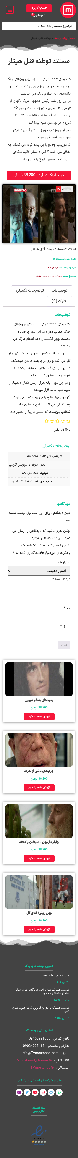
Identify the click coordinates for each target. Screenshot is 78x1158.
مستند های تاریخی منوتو (49, 276)
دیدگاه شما (61, 579)
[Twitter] (27, 1092)
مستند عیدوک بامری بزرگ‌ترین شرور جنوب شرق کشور (40, 1010)
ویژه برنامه (60, 38)
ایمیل (65, 626)
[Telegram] (51, 1092)
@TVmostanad (42, 1067)
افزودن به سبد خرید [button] (39, 716)
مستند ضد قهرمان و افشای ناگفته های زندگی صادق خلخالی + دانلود (42, 992)
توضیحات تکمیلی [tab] (30, 290)
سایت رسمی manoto (56, 975)
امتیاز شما (63, 562)
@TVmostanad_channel (33, 1060)
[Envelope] (19, 1092)
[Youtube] (35, 1092)
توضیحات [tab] (59, 290)
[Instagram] (43, 1092)
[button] (10, 10)
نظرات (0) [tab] (59, 301)
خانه (73, 38)
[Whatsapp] (59, 1092)
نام (67, 608)
